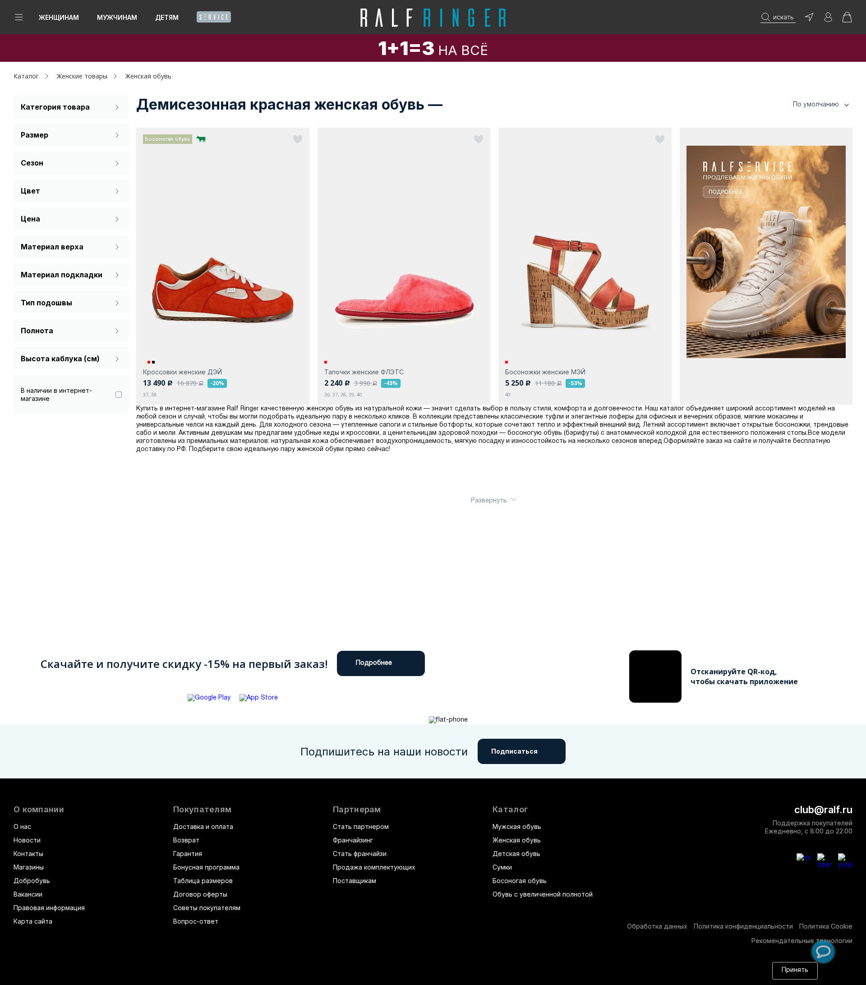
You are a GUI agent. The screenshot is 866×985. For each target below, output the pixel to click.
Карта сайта (33, 921)
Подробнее (374, 663)
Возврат (186, 840)
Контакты (28, 853)
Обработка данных (657, 926)
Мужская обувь (517, 826)
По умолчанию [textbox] (816, 104)
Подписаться (514, 751)
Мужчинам (117, 17)
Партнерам (357, 809)
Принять (795, 970)
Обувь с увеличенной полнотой (543, 894)
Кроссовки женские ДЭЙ (182, 372)
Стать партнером (361, 826)
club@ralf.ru (823, 809)
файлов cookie (615, 966)
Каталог (510, 809)
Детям (167, 17)
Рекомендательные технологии (801, 940)
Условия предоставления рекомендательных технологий (232, 975)
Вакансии (28, 894)
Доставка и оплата (203, 826)
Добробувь (32, 880)
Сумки (502, 867)
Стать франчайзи (360, 853)
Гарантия (187, 853)
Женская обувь (517, 840)
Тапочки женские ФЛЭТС (364, 372)
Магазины (29, 867)
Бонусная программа (206, 867)
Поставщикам (354, 880)
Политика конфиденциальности (743, 926)
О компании (39, 809)
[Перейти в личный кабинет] (828, 20)
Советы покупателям (206, 907)
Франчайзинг (353, 840)
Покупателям (202, 809)
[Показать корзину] (847, 20)
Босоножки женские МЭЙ (545, 372)
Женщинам (59, 17)
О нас (22, 826)
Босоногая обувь (520, 880)
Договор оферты (200, 894)
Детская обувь (516, 853)
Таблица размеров (203, 880)
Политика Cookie (825, 926)
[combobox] (807, 104)
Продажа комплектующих (374, 867)
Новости (27, 840)
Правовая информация (49, 907)
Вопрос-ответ (195, 921)
